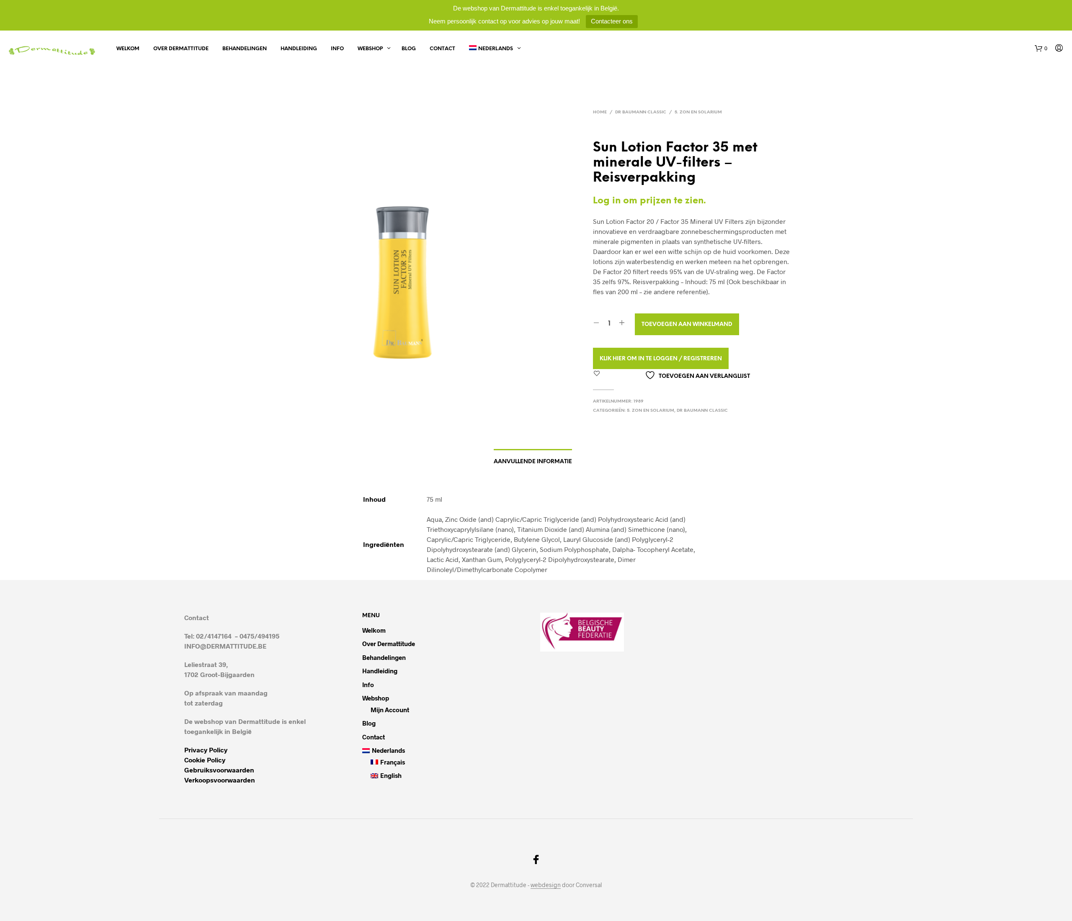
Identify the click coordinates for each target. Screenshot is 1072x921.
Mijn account (390, 709)
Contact (442, 48)
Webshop (370, 48)
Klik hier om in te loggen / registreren (661, 359)
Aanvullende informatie (533, 461)
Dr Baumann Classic (640, 112)
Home (600, 112)
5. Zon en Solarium (698, 112)
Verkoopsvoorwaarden (219, 780)
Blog (409, 48)
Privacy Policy (205, 750)
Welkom (127, 48)
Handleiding (299, 48)
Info (337, 48)
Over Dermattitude (181, 48)
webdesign (546, 885)
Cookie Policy (204, 760)
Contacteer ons (612, 21)
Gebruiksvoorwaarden (219, 770)
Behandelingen (244, 48)
